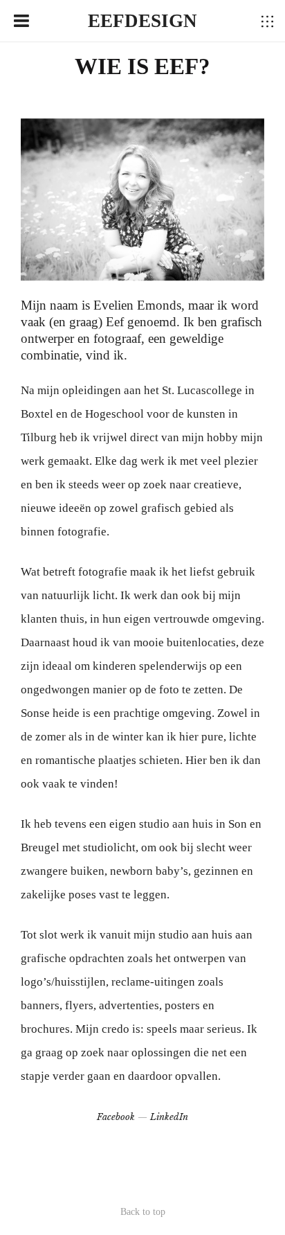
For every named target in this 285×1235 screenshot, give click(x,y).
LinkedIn (169, 1117)
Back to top (142, 1212)
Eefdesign (142, 20)
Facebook (116, 1117)
